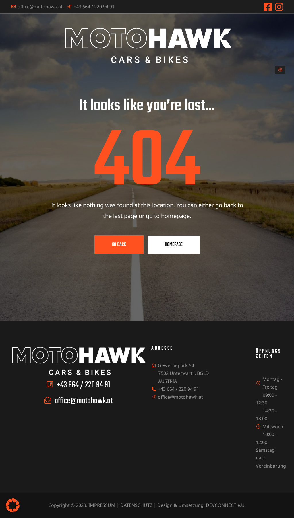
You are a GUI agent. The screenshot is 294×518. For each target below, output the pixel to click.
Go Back (119, 244)
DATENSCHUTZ (136, 505)
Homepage (174, 244)
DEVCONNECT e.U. (226, 505)
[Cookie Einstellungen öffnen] (13, 510)
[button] (280, 70)
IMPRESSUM (101, 505)
